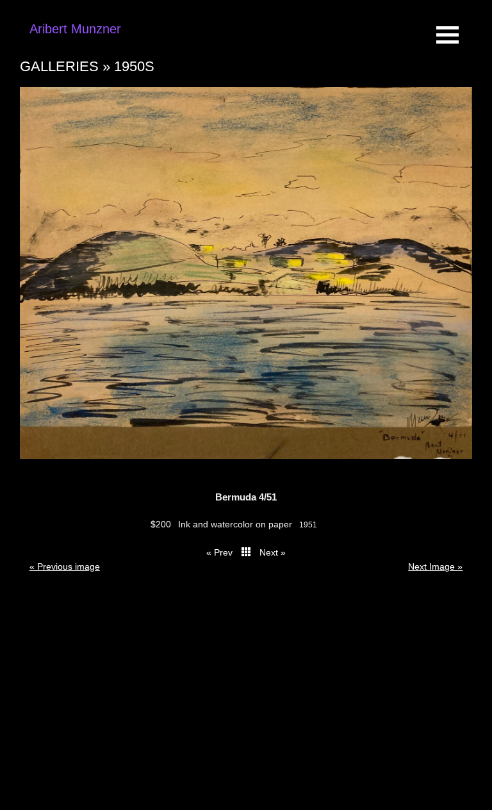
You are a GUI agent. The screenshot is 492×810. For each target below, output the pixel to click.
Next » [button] (272, 552)
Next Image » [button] (435, 566)
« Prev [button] (219, 552)
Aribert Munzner (75, 29)
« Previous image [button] (64, 566)
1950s (134, 66)
